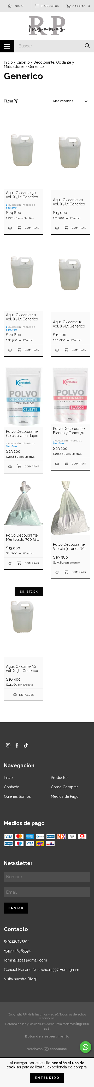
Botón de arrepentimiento (47, 1036)
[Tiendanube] (47, 1050)
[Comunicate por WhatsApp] (85, 1047)
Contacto (11, 787)
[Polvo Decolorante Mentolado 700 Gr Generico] (10, 563)
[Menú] (7, 46)
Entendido (47, 1078)
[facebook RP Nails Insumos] (17, 745)
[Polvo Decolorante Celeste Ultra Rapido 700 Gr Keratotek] (10, 467)
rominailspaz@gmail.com (25, 960)
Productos (59, 777)
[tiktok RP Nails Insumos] (26, 745)
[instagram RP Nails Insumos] (8, 745)
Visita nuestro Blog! (20, 979)
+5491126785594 (17, 951)
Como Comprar (64, 787)
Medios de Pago (65, 796)
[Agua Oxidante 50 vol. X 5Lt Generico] (10, 228)
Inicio (8, 62)
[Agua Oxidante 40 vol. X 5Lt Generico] (10, 350)
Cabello (23, 62)
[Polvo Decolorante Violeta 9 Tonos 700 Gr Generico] (57, 572)
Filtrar (9, 101)
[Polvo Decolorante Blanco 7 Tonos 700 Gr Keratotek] (57, 464)
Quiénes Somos (17, 796)
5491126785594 (17, 941)
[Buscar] (87, 45)
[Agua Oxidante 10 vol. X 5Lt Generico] (57, 350)
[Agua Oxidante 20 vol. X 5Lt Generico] (57, 228)
